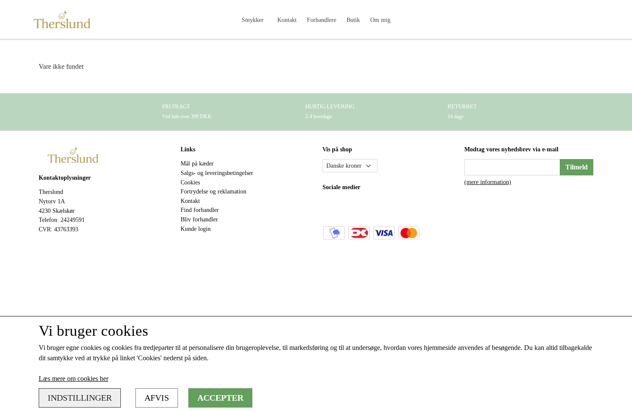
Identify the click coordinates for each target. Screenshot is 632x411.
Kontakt (287, 19)
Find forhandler (200, 209)
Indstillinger (80, 397)
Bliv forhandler (199, 219)
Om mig (380, 19)
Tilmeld (576, 167)
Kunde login (196, 228)
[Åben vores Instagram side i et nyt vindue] (348, 206)
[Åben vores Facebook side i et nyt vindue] (329, 206)
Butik (353, 19)
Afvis (156, 397)
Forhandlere (321, 19)
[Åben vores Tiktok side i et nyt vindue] (366, 206)
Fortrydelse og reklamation (213, 191)
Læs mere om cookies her (73, 378)
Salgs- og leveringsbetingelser (217, 172)
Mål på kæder (197, 163)
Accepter (220, 397)
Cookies (190, 182)
